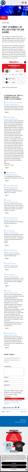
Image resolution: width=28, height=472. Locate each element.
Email (6, 381)
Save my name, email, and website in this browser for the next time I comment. (13, 394)
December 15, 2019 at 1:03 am (11, 119)
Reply (7, 112)
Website (7, 385)
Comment (8, 367)
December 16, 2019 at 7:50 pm (11, 220)
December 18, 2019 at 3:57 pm (11, 265)
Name (6, 377)
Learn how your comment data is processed (11, 403)
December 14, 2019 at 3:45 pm (11, 105)
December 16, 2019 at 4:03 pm (11, 202)
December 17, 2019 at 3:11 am (10, 233)
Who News (23, 420)
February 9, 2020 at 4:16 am (10, 335)
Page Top (23, 411)
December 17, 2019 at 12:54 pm (11, 252)
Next (8, 412)
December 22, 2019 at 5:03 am (11, 277)
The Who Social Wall (20, 422)
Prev (3, 412)
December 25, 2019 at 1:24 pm (11, 293)
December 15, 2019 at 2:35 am (11, 175)
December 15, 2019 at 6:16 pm (11, 188)
